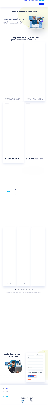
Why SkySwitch (32, 392)
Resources (22, 393)
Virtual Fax (31, 399)
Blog (21, 394)
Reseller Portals (41, 0)
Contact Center (32, 396)
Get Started (41, 3)
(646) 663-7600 (31, 0)
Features (31, 393)
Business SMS (31, 397)
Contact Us (39, 393)
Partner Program (32, 400)
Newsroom (22, 396)
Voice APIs (31, 398)
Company (22, 392)
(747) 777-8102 (36, 0)
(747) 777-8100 (25, 0)
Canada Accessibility (23, 398)
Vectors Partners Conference (24, 397)
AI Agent (31, 394)
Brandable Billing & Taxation (33, 401)
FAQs (21, 395)
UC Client (31, 395)
